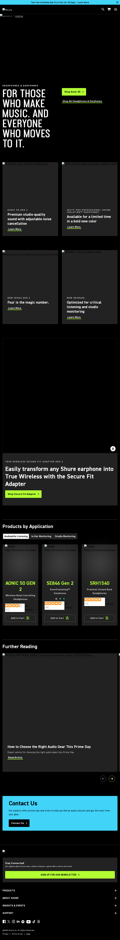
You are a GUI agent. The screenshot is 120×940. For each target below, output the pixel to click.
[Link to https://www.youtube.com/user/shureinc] (28, 922)
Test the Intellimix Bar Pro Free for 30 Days (60, 2)
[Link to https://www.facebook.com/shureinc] (4, 921)
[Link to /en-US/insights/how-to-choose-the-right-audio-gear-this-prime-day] (60, 712)
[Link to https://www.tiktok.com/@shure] (33, 921)
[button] (56, 599)
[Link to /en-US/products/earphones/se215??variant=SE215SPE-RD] (90, 199)
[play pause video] (113, 449)
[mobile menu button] (116, 9)
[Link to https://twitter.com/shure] (8, 921)
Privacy (5, 934)
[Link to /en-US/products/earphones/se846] (30, 287)
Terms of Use (17, 934)
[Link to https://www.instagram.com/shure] (13, 921)
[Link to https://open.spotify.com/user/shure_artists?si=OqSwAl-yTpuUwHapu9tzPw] (23, 921)
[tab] (16, 536)
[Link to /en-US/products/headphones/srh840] (90, 287)
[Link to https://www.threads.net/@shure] (38, 921)
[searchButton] (103, 9)
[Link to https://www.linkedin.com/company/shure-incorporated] (18, 921)
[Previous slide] (103, 779)
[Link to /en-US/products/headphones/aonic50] (30, 199)
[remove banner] (117, 2)
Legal (28, 934)
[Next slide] (112, 779)
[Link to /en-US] (9, 9)
